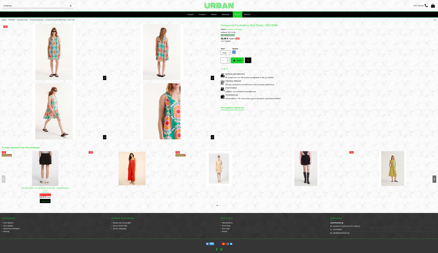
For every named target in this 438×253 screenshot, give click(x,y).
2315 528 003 (419, 6)
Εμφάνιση (45, 201)
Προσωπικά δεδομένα (11, 228)
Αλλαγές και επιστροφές (122, 223)
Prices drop (226, 226)
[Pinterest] (227, 69)
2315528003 (337, 229)
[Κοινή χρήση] (221, 69)
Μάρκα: (223, 29)
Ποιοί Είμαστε (8, 223)
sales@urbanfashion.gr (341, 233)
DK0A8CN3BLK (45, 192)
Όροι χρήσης (8, 226)
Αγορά (239, 60)
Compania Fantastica (234, 29)
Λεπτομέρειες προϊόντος (232, 108)
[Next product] (435, 19)
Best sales (226, 228)
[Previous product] (434, 19)
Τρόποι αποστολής (120, 226)
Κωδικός (224, 32)
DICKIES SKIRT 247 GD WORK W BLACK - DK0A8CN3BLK (45, 188)
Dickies (45, 190)
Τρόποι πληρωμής (119, 228)
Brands (224, 231)
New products (227, 223)
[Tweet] (224, 69)
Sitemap (6, 231)
